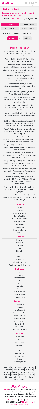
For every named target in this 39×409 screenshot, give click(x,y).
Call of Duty (19, 260)
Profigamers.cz (18, 370)
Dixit (19, 351)
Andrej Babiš (19, 305)
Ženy (24, 368)
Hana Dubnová (16, 19)
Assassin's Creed (19, 243)
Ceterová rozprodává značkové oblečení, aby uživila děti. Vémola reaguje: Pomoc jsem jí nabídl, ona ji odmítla (19, 171)
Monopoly (19, 345)
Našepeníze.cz (18, 377)
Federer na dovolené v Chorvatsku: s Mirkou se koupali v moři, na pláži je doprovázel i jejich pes (19, 189)
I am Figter (20, 286)
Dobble (19, 348)
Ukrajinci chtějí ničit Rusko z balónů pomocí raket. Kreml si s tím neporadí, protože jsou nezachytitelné (19, 147)
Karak (19, 359)
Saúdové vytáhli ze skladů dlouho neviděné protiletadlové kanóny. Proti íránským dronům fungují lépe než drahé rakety (19, 123)
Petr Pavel (19, 307)
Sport (19, 368)
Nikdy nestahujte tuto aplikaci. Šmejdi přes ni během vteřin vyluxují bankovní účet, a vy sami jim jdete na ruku (19, 163)
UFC (19, 272)
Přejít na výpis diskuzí (11, 9)
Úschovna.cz (30, 372)
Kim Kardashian (19, 316)
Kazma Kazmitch (19, 313)
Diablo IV (19, 251)
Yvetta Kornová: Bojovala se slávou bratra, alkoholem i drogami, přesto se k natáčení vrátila (19, 115)
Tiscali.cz (19, 204)
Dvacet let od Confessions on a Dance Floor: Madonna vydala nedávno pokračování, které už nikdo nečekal (19, 99)
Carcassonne (19, 337)
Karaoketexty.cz (19, 372)
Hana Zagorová (19, 310)
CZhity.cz (8, 377)
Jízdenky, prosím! (19, 362)
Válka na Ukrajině (19, 213)
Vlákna (11, 24)
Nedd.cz (7, 375)
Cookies (21, 400)
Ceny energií (19, 225)
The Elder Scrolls (19, 262)
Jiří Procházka (19, 295)
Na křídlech (19, 356)
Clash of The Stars (19, 278)
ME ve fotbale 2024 (19, 219)
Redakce (15, 400)
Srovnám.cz (29, 377)
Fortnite (19, 257)
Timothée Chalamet (19, 330)
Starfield (19, 246)
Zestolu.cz (19, 333)
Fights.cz (19, 269)
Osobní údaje (29, 400)
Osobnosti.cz (20, 301)
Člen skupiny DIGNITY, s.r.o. (19, 404)
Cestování (31, 368)
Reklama (8, 400)
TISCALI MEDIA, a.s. (27, 402)
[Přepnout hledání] (26, 3)
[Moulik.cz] (8, 3)
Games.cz (19, 237)
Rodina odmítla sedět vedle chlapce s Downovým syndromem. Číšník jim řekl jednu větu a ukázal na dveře (19, 155)
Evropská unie (19, 227)
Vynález (19, 233)
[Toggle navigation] (35, 3)
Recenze (19, 240)
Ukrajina (19, 211)
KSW (19, 284)
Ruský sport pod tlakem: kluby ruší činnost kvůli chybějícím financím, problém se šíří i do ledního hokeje (19, 197)
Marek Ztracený (19, 321)
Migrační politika (20, 216)
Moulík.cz (14, 375)
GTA (19, 248)
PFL (19, 281)
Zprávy (13, 368)
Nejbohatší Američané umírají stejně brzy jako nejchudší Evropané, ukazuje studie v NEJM (19, 107)
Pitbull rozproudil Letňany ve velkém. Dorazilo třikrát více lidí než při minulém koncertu (19, 78)
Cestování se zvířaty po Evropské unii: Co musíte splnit (18, 14)
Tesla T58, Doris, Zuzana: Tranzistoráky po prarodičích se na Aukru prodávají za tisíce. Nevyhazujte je (19, 131)
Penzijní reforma (19, 230)
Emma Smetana (19, 327)
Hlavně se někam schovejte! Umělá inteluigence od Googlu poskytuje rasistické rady (19, 86)
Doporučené (29, 24)
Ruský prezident (19, 222)
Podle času (11, 29)
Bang (19, 340)
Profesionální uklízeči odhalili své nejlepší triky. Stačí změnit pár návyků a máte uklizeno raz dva (19, 53)
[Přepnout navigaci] (29, 3)
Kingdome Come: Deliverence (19, 265)
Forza (20, 254)
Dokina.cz (30, 375)
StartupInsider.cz (19, 380)
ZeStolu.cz (29, 370)
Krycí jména (19, 354)
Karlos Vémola (19, 292)
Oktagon (19, 275)
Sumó (19, 289)
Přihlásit (27, 38)
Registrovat (13, 38)
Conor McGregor (20, 297)
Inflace (19, 208)
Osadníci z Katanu (19, 342)
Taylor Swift (19, 324)
